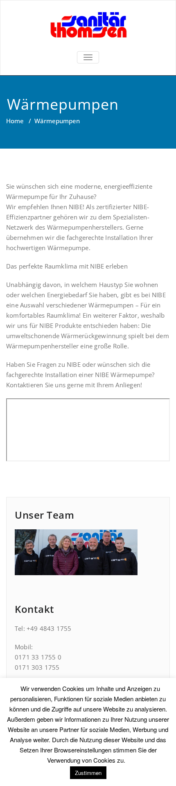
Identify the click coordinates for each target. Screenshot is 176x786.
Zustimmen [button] (88, 773)
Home (15, 121)
